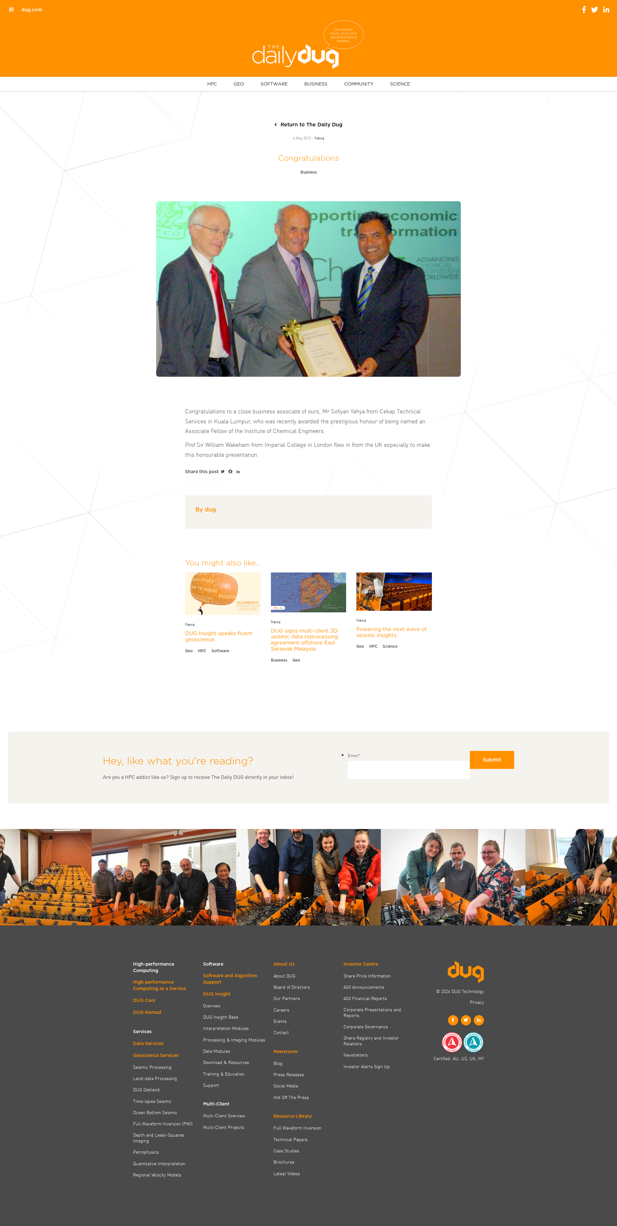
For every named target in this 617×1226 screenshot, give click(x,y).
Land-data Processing (155, 1078)
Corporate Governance (366, 1026)
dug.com (31, 10)
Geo (189, 650)
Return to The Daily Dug (312, 125)
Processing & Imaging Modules (234, 1039)
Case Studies (286, 1150)
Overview (211, 1005)
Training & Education (224, 1074)
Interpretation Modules (226, 1028)
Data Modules (216, 1051)
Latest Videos (286, 1173)
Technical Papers (290, 1139)
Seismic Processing (152, 1067)
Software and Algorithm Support (230, 979)
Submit (492, 760)
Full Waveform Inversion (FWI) (162, 1123)
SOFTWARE (274, 83)
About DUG (284, 975)
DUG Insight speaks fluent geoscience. (219, 636)
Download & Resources (226, 1062)
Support (211, 1085)
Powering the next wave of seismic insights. (391, 632)
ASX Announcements (364, 987)
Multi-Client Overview (224, 1115)
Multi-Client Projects (223, 1127)
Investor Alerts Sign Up (367, 1066)
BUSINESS (315, 83)
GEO (239, 83)
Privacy (477, 1002)
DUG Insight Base (220, 1017)
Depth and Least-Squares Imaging (158, 1138)
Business (308, 172)
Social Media (285, 1085)
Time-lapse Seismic (152, 1101)
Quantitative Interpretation (159, 1163)
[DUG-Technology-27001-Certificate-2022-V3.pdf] (473, 1042)
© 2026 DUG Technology (460, 991)
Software (220, 650)
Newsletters (356, 1055)
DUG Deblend (146, 1089)
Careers (281, 1010)
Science (390, 646)
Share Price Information (367, 975)
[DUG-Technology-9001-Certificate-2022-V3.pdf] (451, 1042)
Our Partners (286, 998)
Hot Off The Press (291, 1097)
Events (280, 1021)
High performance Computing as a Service (159, 985)
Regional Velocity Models (157, 1174)
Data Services (148, 1043)
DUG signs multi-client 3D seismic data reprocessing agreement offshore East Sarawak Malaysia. (304, 639)
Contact (281, 1032)
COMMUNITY (358, 83)
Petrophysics (146, 1152)
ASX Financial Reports (365, 998)
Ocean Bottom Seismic (155, 1112)
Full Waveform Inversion (297, 1128)
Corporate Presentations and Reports (372, 1012)
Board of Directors (291, 987)
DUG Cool (144, 1000)
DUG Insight (216, 993)
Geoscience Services (156, 1055)
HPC (212, 83)
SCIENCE (400, 83)
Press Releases (288, 1074)
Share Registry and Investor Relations (371, 1041)
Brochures (283, 1162)
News (319, 137)
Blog (277, 1063)
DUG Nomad (147, 1012)
